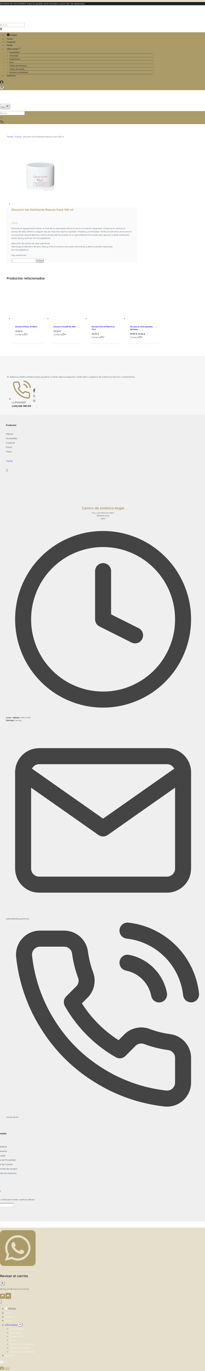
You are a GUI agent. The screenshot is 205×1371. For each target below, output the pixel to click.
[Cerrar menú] (0, 1301)
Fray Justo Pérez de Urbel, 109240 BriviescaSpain (103, 516)
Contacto (11, 75)
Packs (9, 45)
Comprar (40, 261)
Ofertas (9, 434)
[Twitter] (35, 396)
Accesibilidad (14, 52)
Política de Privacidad (18, 66)
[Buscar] (1, 29)
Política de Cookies (16, 69)
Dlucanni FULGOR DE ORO (64, 327)
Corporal (11, 42)
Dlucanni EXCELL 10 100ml (26, 327)
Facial (10, 39)
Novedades (11, 438)
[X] (5, 1369)
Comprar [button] (19, 334)
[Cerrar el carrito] (2, 1283)
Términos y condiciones (18, 72)
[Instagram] (35, 401)
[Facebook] (35, 391)
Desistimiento (14, 59)
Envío (11, 62)
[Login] (76, 82)
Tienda (10, 136)
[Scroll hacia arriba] (2, 1296)
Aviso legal (13, 56)
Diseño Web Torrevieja (90, 1224)
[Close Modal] (7, 470)
